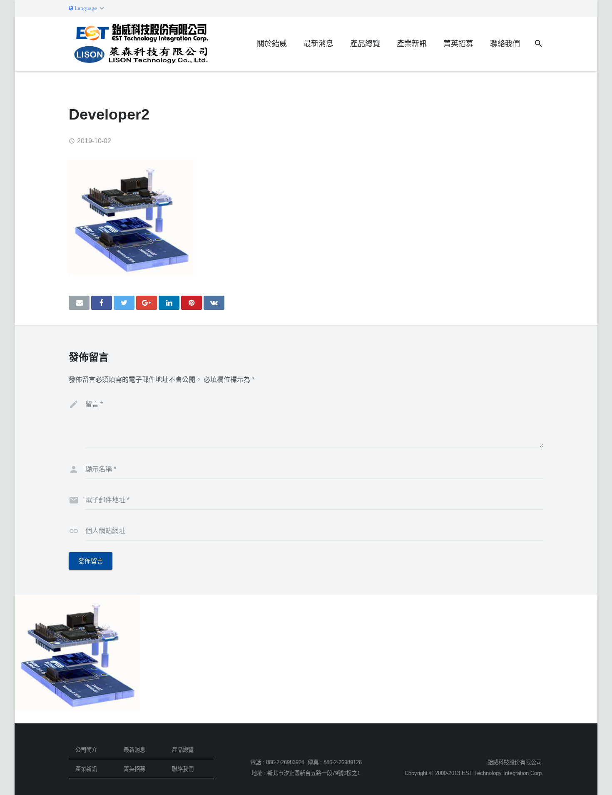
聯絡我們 (183, 769)
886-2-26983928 (285, 762)
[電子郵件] (79, 303)
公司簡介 (86, 750)
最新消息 (134, 750)
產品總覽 (183, 750)
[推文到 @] (124, 303)
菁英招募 (134, 769)
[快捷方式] (191, 303)
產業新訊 (86, 769)
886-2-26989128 (342, 762)
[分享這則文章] (101, 303)
